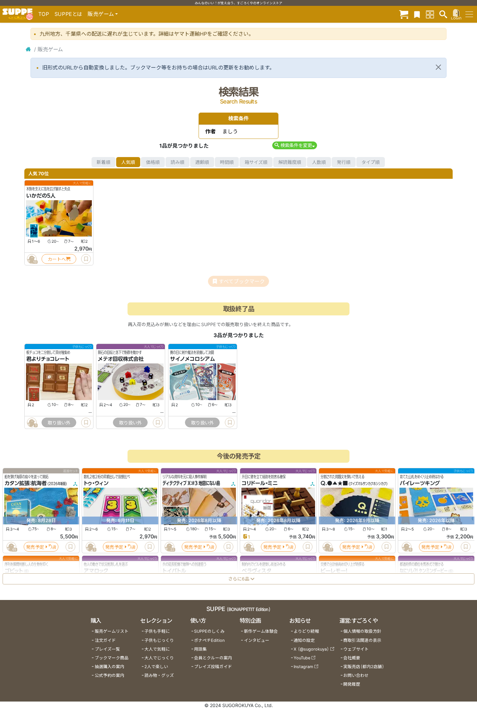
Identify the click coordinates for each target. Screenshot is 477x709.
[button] (294, 145)
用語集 (200, 649)
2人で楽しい (156, 666)
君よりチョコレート (47, 359)
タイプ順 (370, 162)
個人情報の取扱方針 (362, 631)
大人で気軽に (157, 649)
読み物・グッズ (159, 675)
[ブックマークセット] (417, 14)
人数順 (319, 162)
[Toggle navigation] (469, 14)
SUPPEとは (68, 14)
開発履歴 (351, 684)
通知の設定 (304, 640)
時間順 (227, 162)
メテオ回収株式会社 (121, 359)
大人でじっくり (159, 657)
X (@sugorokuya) (311, 649)
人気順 (128, 162)
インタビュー (256, 640)
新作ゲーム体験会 (261, 631)
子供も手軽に (157, 631)
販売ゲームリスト (111, 631)
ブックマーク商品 (111, 657)
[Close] (438, 67)
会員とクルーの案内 (213, 657)
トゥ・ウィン (96, 483)
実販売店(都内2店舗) (363, 666)
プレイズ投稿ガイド (213, 666)
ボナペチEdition (209, 640)
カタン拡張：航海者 (26, 483)
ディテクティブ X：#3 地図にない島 (191, 483)
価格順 (153, 162)
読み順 (177, 162)
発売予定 (35, 547)
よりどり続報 (306, 631)
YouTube (302, 657)
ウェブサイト (356, 649)
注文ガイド (105, 640)
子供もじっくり (159, 640)
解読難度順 (289, 162)
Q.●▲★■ (334, 483)
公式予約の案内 (109, 675)
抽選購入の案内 (109, 666)
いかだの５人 (40, 195)
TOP (43, 14)
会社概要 (351, 657)
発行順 (343, 162)
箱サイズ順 (256, 162)
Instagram (303, 666)
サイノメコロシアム (192, 359)
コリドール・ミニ (260, 483)
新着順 (103, 162)
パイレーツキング (420, 483)
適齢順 (202, 162)
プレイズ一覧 (107, 649)
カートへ (57, 259)
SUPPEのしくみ (209, 631)
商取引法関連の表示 (362, 640)
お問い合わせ (356, 675)
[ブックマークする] (86, 259)
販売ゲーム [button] (101, 14)
